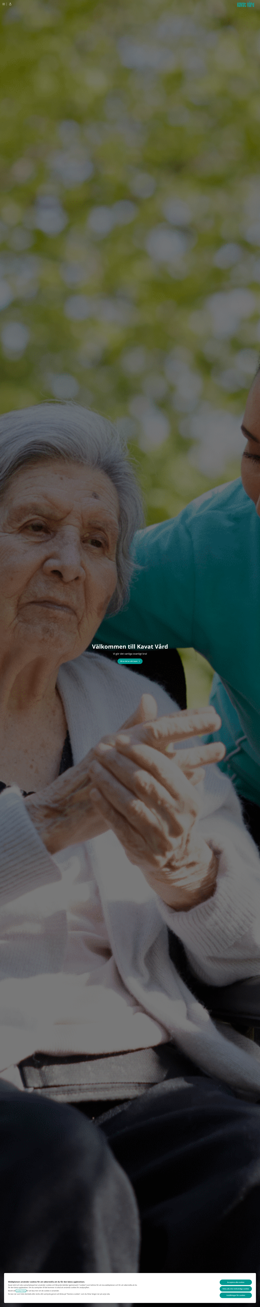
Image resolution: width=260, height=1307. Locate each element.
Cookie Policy (21, 1291)
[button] (10, 4)
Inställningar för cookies (235, 1295)
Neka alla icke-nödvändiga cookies (236, 1289)
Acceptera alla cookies (235, 1282)
